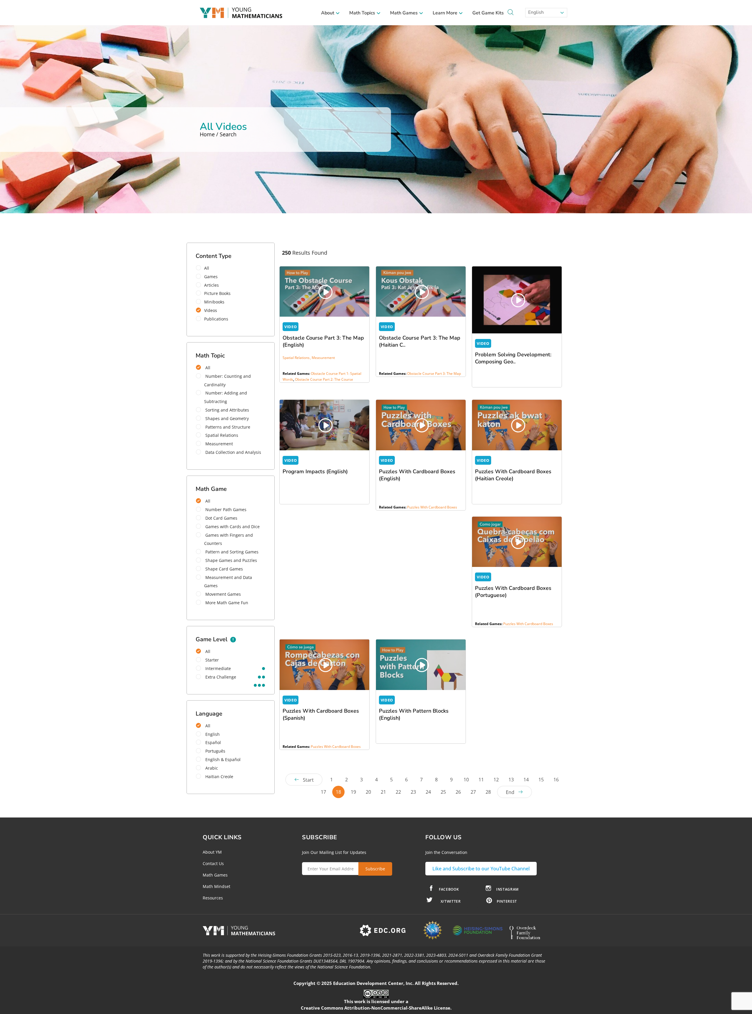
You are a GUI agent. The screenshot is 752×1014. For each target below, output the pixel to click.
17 (323, 792)
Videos (210, 310)
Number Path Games (225, 509)
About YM (212, 852)
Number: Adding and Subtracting (225, 397)
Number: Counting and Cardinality (227, 380)
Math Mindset (216, 886)
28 (488, 792)
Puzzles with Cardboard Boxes (432, 507)
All (206, 268)
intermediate (217, 668)
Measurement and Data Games (228, 582)
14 (526, 779)
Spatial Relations (221, 435)
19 (353, 792)
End (510, 792)
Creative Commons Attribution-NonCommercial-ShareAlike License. (376, 1008)
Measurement (218, 443)
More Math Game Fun (226, 602)
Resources (213, 898)
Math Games (404, 13)
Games (211, 276)
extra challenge (220, 677)
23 (413, 792)
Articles (211, 285)
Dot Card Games (220, 518)
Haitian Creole (218, 776)
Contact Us (213, 863)
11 (481, 779)
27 (473, 792)
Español (212, 742)
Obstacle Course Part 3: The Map (434, 373)
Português (214, 751)
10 (466, 779)
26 (458, 792)
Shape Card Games (223, 569)
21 (383, 792)
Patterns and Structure (227, 427)
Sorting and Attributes (226, 410)
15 (541, 779)
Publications (216, 319)
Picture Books (217, 293)
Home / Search (218, 134)
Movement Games (222, 594)
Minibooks (214, 302)
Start (308, 780)
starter (211, 660)
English (535, 12)
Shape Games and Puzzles (230, 560)
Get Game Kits (488, 13)
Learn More (446, 13)
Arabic (211, 768)
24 (428, 792)
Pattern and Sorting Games (231, 552)
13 (511, 779)
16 (556, 779)
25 (443, 792)
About (328, 13)
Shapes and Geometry (226, 418)
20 (368, 792)
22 (398, 792)
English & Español (222, 759)
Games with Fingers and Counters (228, 539)
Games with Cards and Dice (232, 526)
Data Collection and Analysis (232, 452)
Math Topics (362, 13)
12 (496, 779)
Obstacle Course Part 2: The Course (324, 379)
